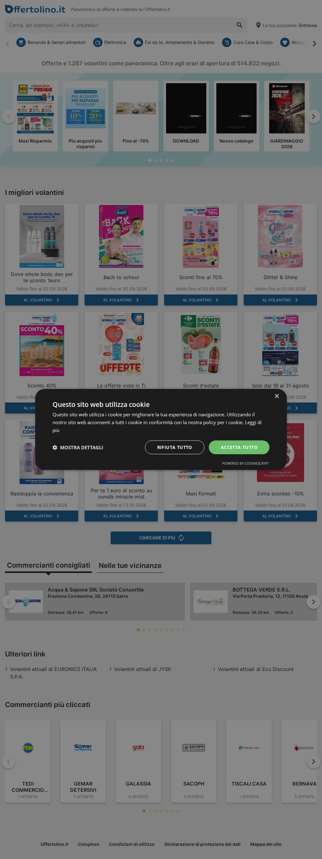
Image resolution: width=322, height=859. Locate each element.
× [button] (276, 396)
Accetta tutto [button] (239, 447)
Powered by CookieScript (245, 463)
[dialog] (161, 429)
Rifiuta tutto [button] (174, 447)
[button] (78, 447)
